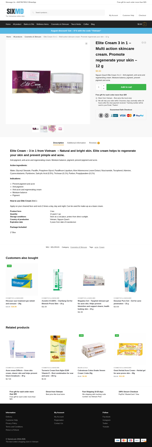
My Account (113, 15)
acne (96, 247)
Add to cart (126, 87)
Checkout (142, 15)
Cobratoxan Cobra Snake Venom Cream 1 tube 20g (91, 371)
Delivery (9, 417)
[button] (142, 24)
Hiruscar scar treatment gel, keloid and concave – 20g (20, 302)
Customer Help (128, 15)
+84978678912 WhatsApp (26, 2)
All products (17, 37)
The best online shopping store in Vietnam (22, 442)
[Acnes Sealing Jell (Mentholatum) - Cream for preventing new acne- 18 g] (142, 42)
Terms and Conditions (14, 427)
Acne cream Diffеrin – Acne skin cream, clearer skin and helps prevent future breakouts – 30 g (21, 373)
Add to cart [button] (21, 312)
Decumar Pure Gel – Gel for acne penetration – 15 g (127, 302)
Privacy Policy (11, 423)
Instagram (107, 420)
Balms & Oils (83, 367)
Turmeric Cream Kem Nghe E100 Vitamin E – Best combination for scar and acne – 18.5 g (57, 373)
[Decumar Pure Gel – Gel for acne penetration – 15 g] (130, 279)
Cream (101, 247)
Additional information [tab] (76, 143)
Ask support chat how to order (57, 312)
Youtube (106, 427)
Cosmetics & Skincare (33, 37)
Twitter (105, 423)
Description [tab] (58, 143)
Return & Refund (12, 430)
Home (8, 37)
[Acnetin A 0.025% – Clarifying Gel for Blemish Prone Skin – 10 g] (58, 279)
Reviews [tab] (94, 143)
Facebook (106, 417)
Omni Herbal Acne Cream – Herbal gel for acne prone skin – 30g (129, 371)
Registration (59, 420)
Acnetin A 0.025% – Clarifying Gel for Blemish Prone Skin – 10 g (57, 302)
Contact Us (58, 423)
